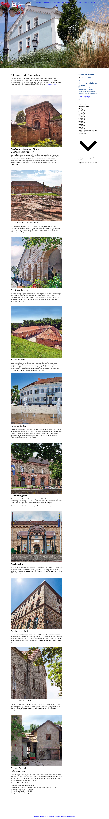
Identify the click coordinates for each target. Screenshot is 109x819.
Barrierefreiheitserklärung (68, 816)
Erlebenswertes (66, 2)
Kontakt (72, 6)
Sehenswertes (56, 2)
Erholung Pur (77, 2)
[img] (21, 4)
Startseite (38, 2)
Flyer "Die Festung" (86, 77)
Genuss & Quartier (88, 2)
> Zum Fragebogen (85, 97)
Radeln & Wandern (61, 6)
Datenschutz (51, 816)
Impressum (43, 816)
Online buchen (47, 2)
